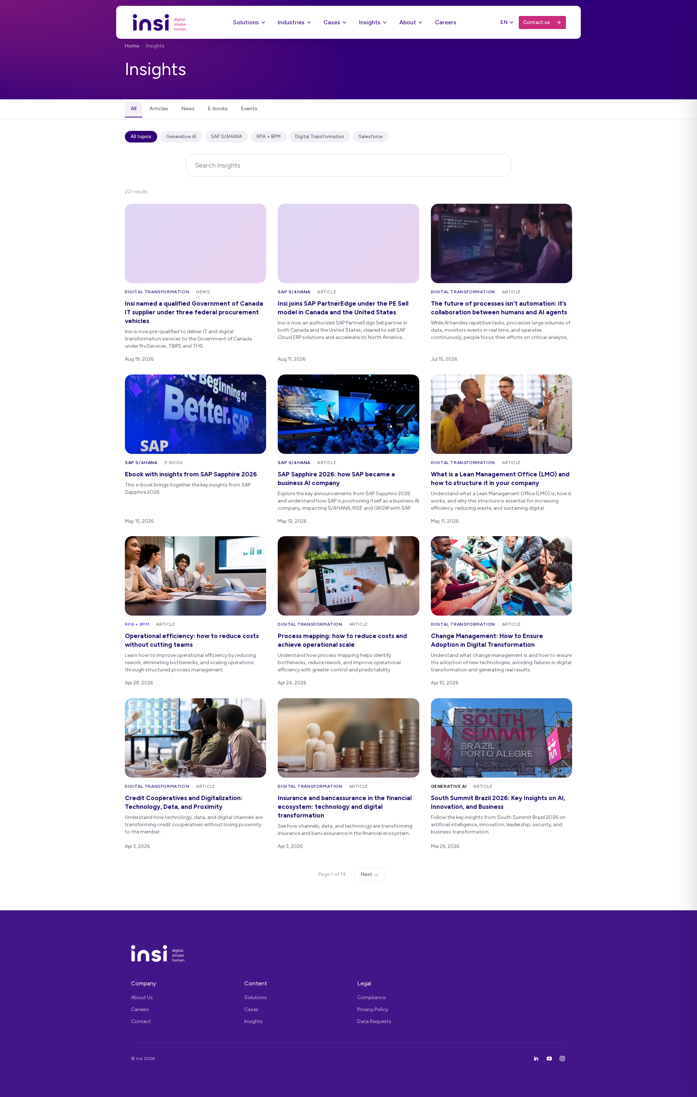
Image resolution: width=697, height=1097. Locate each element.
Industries (291, 22)
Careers (445, 22)
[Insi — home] (160, 22)
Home (132, 46)
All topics (141, 136)
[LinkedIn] (536, 1058)
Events (249, 108)
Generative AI (181, 136)
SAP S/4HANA (226, 136)
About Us (142, 997)
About (407, 22)
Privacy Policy (372, 1009)
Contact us (536, 22)
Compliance (371, 997)
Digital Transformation (319, 136)
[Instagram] (562, 1058)
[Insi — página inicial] (348, 953)
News (188, 108)
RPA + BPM (269, 136)
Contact (141, 1021)
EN (504, 22)
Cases (331, 22)
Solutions (246, 22)
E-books (218, 108)
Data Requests (374, 1021)
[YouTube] (549, 1058)
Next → (369, 874)
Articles (159, 108)
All (133, 108)
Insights (369, 22)
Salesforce (371, 136)
